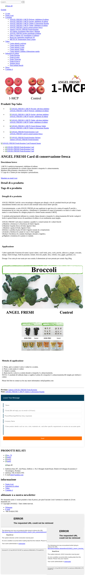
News (7, 67)
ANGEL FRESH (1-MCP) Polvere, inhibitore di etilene (29, 19)
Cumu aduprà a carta (17, 47)
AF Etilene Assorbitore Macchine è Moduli (25, 31)
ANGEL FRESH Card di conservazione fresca (26, 27)
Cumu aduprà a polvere (18, 43)
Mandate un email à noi (9, 178)
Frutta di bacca (15, 61)
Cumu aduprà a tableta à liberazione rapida (25, 51)
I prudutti (8, 17)
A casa (7, 13)
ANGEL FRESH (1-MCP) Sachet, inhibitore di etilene (29, 21)
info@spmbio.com (16, 475)
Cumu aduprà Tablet (17, 49)
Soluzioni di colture (12, 53)
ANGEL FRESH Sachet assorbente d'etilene (25, 33)
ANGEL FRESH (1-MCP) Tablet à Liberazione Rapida (29, 23)
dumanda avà (5, 502)
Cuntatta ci (9, 69)
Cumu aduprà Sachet (17, 45)
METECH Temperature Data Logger (23, 39)
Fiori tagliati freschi (16, 65)
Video (7, 41)
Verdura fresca (15, 63)
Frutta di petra (14, 57)
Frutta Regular (15, 55)
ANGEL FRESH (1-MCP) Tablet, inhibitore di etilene (29, 25)
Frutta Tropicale (15, 59)
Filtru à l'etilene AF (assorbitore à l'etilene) (24, 35)
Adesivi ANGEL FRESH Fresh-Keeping (24, 29)
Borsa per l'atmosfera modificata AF (22, 37)
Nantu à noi (9, 15)
